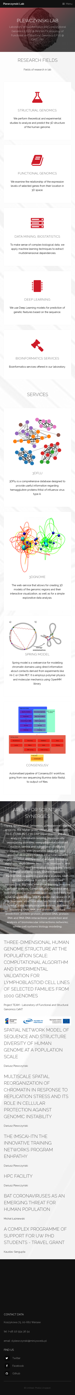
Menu (69, 3)
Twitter (16, 1358)
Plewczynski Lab (13, 3)
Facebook (18, 1365)
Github (16, 1373)
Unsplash (46, 1388)
